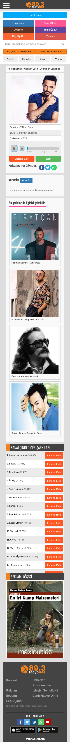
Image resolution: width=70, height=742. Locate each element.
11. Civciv (15, 540)
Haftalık (26, 59)
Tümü (58, 59)
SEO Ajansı (14, 701)
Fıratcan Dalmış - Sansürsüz (25, 263)
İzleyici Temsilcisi (45, 690)
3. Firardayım (17, 472)
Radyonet (11, 680)
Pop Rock (19, 23)
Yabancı (50, 36)
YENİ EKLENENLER (51, 51)
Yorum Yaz (26, 180)
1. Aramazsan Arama (21, 455)
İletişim (11, 695)
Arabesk (18, 29)
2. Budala (16, 463)
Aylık (42, 59)
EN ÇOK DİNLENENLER (19, 51)
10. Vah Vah (16, 531)
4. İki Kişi (15, 480)
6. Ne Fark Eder (18, 497)
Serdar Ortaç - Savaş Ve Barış (26, 433)
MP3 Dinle (10, 705)
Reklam (11, 690)
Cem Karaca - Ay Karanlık (24, 376)
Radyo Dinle (42, 705)
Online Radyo (30, 705)
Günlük (11, 59)
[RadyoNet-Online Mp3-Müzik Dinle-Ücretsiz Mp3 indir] (35, 5)
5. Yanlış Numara (19, 489)
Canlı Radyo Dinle (45, 695)
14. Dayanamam (19, 565)
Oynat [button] (14, 148)
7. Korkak (15, 506)
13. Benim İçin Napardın (22, 556)
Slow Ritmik (50, 23)
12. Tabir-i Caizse (19, 548)
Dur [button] (22, 148)
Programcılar (41, 685)
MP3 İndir (20, 705)
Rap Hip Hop (18, 36)
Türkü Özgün (50, 29)
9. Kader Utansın (19, 523)
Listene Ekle (22, 158)
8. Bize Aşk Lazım (19, 514)
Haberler (38, 680)
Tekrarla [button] (43, 152)
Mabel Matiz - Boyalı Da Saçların (27, 319)
